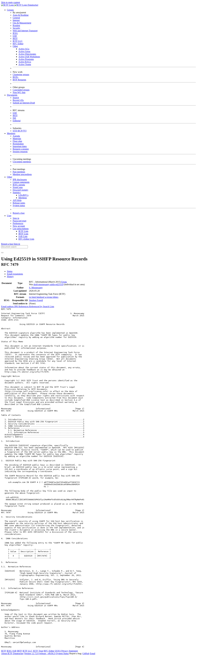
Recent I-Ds (18, 100)
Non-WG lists (19, 92)
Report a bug (19, 213)
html (34, 297)
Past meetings (19, 172)
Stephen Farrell (36, 300)
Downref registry (20, 190)
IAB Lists (22, 236)
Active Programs (26, 59)
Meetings (22, 197)
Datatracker (32, 5)
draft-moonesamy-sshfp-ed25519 (48, 284)
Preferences (18, 223)
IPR (16, 306)
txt (30, 297)
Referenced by (36, 306)
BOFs (15, 77)
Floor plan (17, 141)
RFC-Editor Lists (26, 239)
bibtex (55, 297)
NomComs (18, 187)
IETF (3, 651)
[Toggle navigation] (2, 252)
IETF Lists (23, 231)
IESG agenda (19, 185)
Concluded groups (21, 90)
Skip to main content (10, 2)
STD (15, 131)
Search (16, 97)
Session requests (20, 151)
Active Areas (24, 51)
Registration (18, 144)
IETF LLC (18, 41)
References (23, 306)
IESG (15, 33)
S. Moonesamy (36, 287)
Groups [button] (10, 10)
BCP (20, 131)
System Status (62, 653)
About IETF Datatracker (12, 653)
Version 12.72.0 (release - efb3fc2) (40, 653)
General (16, 17)
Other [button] (9, 177)
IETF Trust (38, 651)
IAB (15, 36)
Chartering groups (21, 74)
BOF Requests (19, 79)
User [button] (9, 215)
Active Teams (24, 64)
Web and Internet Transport (25, 30)
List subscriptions (21, 228)
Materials (17, 138)
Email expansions (15, 274)
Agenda (16, 136)
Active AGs (23, 49)
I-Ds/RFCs (23, 195)
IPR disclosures (20, 179)
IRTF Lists (23, 234)
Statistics (17, 192)
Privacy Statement (69, 651)
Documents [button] (12, 95)
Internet (16, 20)
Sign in (16, 218)
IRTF (15, 38)
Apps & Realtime (21, 15)
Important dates (20, 146)
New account (19, 226)
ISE (14, 118)
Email (92, 653)
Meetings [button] (11, 133)
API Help (17, 200)
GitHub (85, 653)
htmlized (40, 297)
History (10, 276)
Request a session (21, 149)
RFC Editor (18, 43)
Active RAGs (24, 62)
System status (19, 205)
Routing (16, 25)
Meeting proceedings (22, 174)
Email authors (7, 306)
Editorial (16, 120)
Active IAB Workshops (29, 56)
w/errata (49, 297)
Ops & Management (22, 23)
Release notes (19, 203)
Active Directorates (27, 54)
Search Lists (48, 306)
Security (16, 28)
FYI (24, 131)
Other (15, 46)
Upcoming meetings (22, 161)
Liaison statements (21, 182)
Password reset (19, 221)
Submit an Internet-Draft (24, 103)
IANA (58, 651)
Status (9, 271)
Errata (64, 282)
